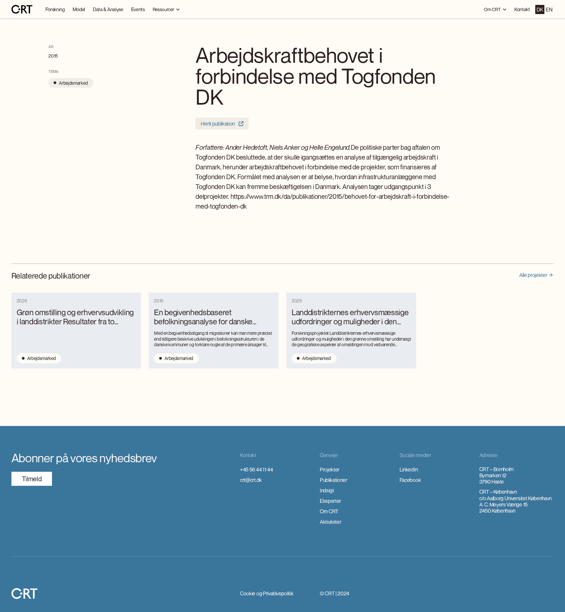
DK (540, 9)
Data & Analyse (108, 9)
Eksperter (330, 501)
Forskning (55, 9)
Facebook (410, 480)
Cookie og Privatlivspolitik (266, 593)
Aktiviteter (330, 521)
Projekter (329, 469)
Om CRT (329, 511)
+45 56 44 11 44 (256, 469)
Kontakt (522, 9)
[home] (21, 9)
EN (549, 9)
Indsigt (327, 490)
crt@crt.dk (251, 480)
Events (138, 9)
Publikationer (333, 480)
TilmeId (32, 479)
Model (79, 9)
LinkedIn (409, 469)
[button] (166, 9)
